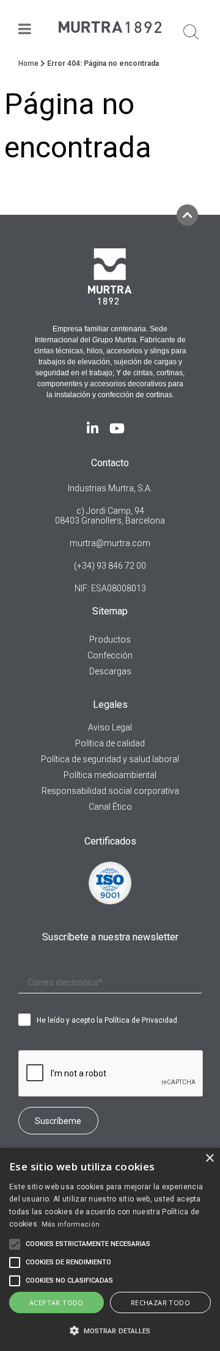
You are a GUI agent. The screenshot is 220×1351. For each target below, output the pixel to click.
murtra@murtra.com (110, 543)
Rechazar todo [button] (160, 1302)
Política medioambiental (110, 775)
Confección (110, 655)
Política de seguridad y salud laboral (110, 759)
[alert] (110, 1249)
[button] (110, 1330)
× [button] (209, 1158)
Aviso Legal (110, 727)
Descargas (110, 671)
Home (28, 63)
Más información (71, 1224)
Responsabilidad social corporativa (110, 791)
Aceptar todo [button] (56, 1302)
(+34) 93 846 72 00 (110, 566)
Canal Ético (110, 807)
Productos (110, 639)
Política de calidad (110, 743)
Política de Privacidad (141, 1020)
